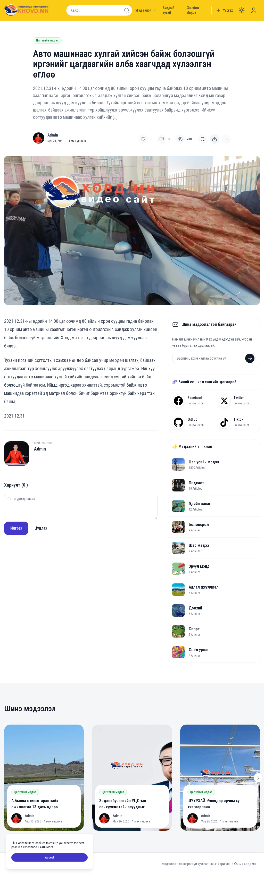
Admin (52, 135)
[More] (214, 139)
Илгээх (16, 528)
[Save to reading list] (202, 139)
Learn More (45, 847)
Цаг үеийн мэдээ (47, 40)
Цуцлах (41, 528)
